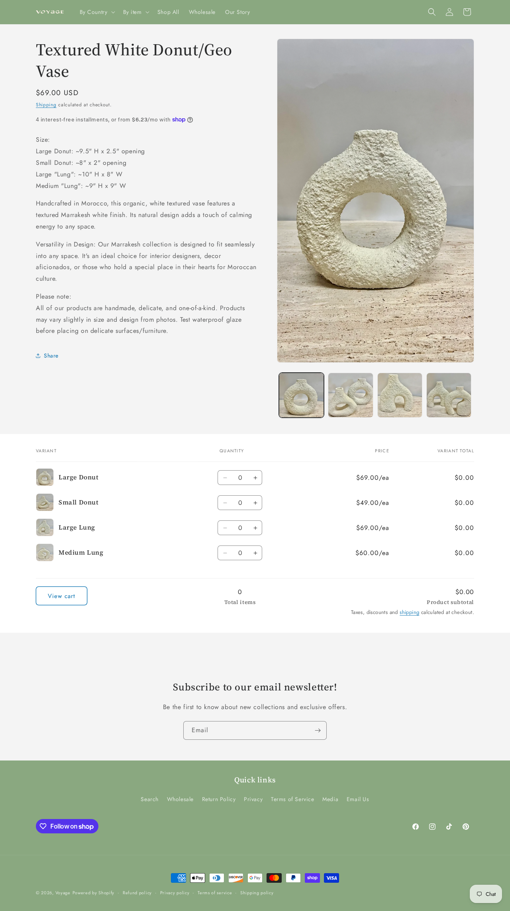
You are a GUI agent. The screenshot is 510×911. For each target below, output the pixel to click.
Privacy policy (175, 892)
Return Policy (219, 799)
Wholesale (180, 799)
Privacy (253, 799)
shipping (409, 612)
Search (150, 799)
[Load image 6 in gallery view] (448, 395)
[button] (96, 12)
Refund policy (137, 892)
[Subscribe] (317, 730)
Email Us (358, 799)
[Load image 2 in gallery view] (350, 395)
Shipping (46, 104)
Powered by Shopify (94, 892)
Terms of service (215, 892)
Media (330, 799)
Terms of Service (292, 799)
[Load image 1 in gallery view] (301, 395)
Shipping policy (257, 892)
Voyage (63, 892)
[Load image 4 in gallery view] (399, 395)
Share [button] (51, 356)
